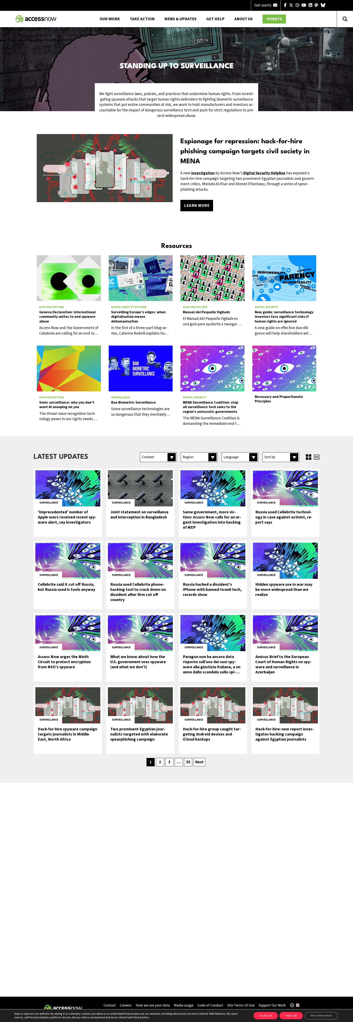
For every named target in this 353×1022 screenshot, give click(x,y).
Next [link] (199, 762)
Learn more (196, 205)
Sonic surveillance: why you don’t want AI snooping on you (66, 405)
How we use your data (153, 1005)
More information (321, 1016)
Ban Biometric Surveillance (133, 402)
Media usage (183, 1005)
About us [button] (243, 19)
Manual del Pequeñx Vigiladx (206, 312)
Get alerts (263, 5)
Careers (126, 1005)
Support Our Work (272, 1005)
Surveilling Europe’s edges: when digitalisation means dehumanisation (138, 317)
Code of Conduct (210, 1005)
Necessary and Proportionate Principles (279, 399)
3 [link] (169, 762)
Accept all (266, 1016)
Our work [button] (110, 19)
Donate (274, 19)
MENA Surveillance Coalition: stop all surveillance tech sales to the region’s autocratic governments (210, 407)
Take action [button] (142, 19)
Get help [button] (215, 19)
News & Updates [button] (180, 19)
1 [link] (151, 762)
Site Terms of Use (241, 1005)
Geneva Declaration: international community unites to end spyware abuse (67, 317)
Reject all (291, 1016)
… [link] (179, 762)
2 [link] (160, 762)
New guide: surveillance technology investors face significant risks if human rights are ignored (284, 317)
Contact (110, 1005)
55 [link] (188, 762)
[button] (158, 457)
